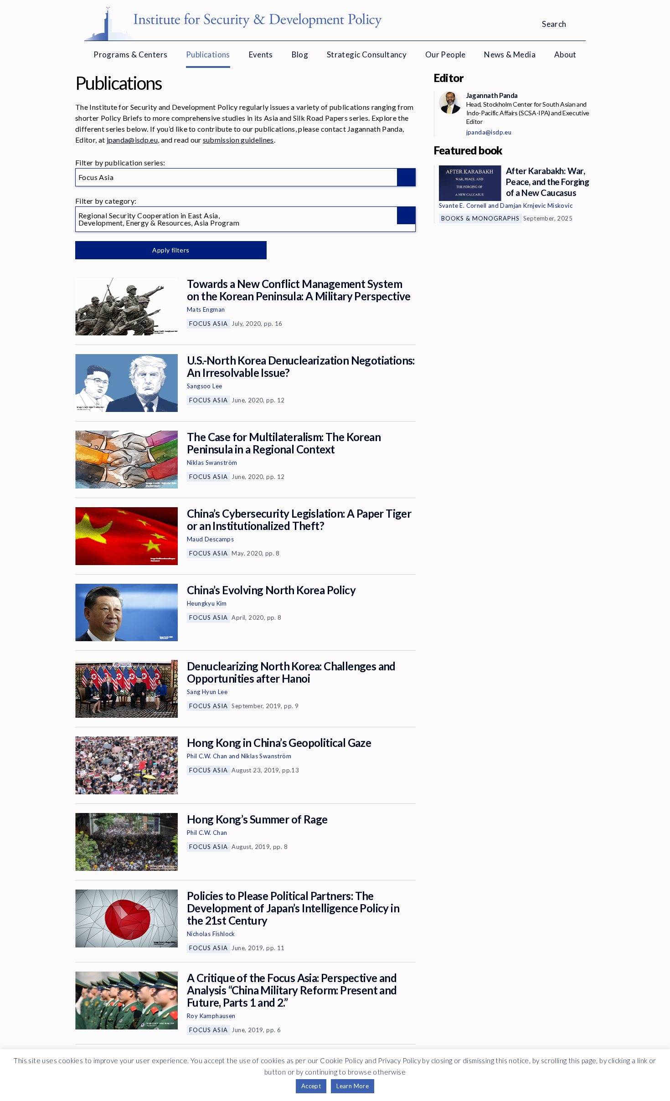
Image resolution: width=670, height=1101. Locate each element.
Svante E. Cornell (463, 205)
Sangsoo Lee (204, 386)
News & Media (510, 54)
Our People (445, 54)
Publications (208, 54)
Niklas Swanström (212, 462)
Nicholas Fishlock (211, 933)
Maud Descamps (210, 539)
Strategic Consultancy (367, 54)
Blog (300, 54)
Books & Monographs (480, 218)
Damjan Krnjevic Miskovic (536, 205)
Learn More (352, 1086)
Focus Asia (208, 323)
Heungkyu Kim (207, 603)
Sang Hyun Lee (207, 691)
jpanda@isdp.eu (132, 139)
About (565, 54)
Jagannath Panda (492, 95)
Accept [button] (311, 1086)
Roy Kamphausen (211, 1015)
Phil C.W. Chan (207, 756)
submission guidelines (238, 139)
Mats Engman (206, 309)
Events (261, 54)
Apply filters (170, 250)
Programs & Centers (130, 54)
